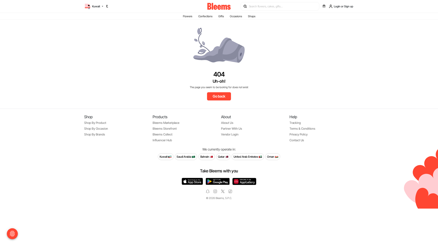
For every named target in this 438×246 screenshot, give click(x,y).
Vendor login (230, 134)
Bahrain (205, 156)
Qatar (221, 156)
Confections (205, 16)
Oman (271, 156)
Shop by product (95, 123)
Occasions (236, 16)
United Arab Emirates (246, 156)
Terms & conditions (302, 128)
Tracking (295, 123)
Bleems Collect (162, 134)
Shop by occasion (96, 128)
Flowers (187, 16)
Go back (219, 96)
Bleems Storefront (165, 128)
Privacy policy (298, 134)
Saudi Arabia (184, 156)
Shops (251, 16)
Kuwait (164, 156)
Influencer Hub (162, 140)
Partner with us (231, 128)
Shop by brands (94, 134)
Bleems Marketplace (166, 123)
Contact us (296, 140)
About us (227, 123)
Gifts (221, 16)
